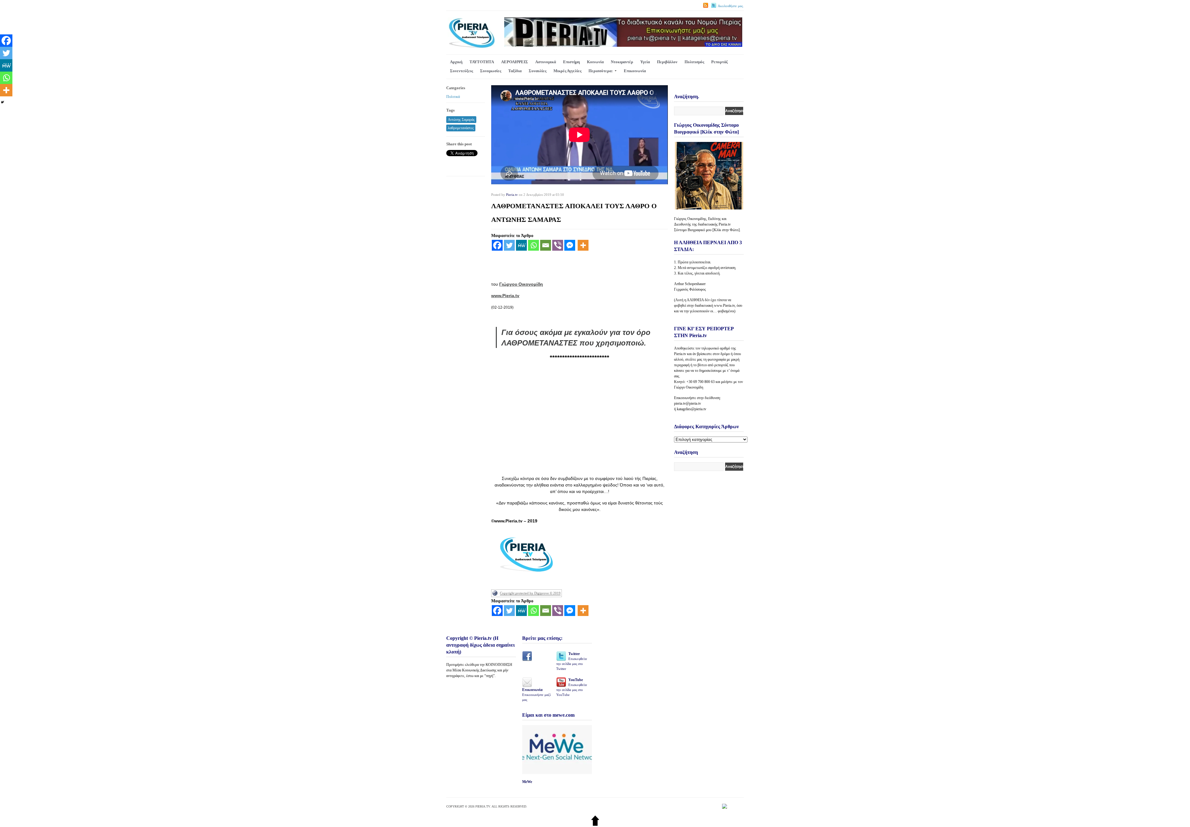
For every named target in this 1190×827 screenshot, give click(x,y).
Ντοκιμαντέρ (622, 61)
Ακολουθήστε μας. (731, 6)
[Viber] (557, 245)
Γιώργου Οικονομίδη (521, 284)
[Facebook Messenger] (569, 245)
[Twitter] (509, 245)
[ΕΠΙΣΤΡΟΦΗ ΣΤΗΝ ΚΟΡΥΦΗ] (595, 824)
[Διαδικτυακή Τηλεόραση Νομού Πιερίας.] (471, 47)
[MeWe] (521, 245)
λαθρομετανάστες (461, 128)
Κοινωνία (595, 61)
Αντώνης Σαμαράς (461, 119)
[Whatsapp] (533, 245)
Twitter (571, 661)
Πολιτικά (453, 97)
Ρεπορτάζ (719, 61)
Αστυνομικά (545, 61)
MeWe (527, 782)
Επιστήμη (571, 61)
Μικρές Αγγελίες (567, 70)
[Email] (545, 245)
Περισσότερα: (600, 70)
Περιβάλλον (667, 61)
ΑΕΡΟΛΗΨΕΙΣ (514, 61)
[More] (583, 245)
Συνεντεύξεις (461, 70)
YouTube (571, 687)
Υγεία (645, 61)
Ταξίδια (515, 70)
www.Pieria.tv (505, 295)
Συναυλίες (537, 70)
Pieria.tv (512, 194)
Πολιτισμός (694, 61)
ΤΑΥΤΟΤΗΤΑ (481, 61)
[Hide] (2, 102)
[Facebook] (497, 245)
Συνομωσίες (490, 70)
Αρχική (456, 61)
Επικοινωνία (635, 70)
